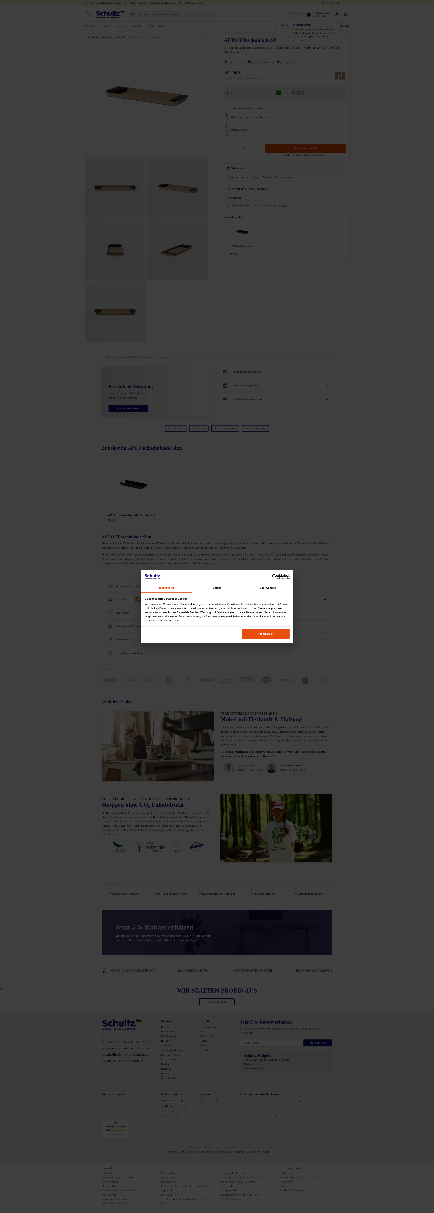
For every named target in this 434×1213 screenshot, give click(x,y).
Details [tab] (217, 587)
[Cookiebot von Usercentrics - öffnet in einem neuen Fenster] (275, 576)
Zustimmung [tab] (166, 587)
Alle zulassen (265, 633)
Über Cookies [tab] (268, 587)
